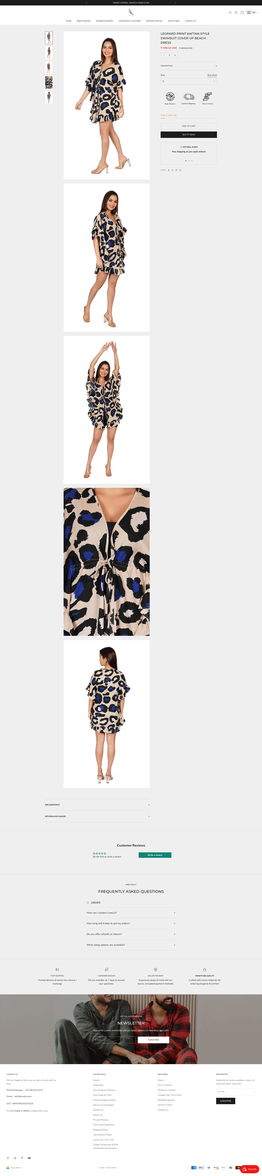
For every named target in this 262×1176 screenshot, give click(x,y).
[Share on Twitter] (172, 170)
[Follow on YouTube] (29, 1158)
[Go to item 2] (49, 52)
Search (96, 1080)
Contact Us (190, 21)
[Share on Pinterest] (176, 170)
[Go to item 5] (49, 97)
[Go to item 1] (49, 37)
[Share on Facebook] (169, 170)
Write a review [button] (155, 855)
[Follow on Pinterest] (22, 1158)
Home (68, 21)
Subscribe (153, 1040)
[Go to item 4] (49, 82)
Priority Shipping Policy (104, 1100)
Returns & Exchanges (103, 1105)
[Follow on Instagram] (15, 1158)
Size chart (212, 75)
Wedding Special (154, 21)
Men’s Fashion (83, 21)
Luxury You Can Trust (103, 1139)
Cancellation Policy (102, 1134)
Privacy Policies (100, 1119)
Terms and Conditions (103, 1124)
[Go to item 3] (49, 67)
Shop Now (98, 1085)
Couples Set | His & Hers (129, 21)
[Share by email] (180, 170)
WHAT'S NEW (174, 21)
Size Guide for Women (104, 1090)
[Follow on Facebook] (8, 1158)
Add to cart (189, 126)
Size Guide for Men (102, 1095)
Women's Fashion (104, 21)
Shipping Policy (100, 1129)
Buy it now (189, 134)
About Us (97, 1114)
